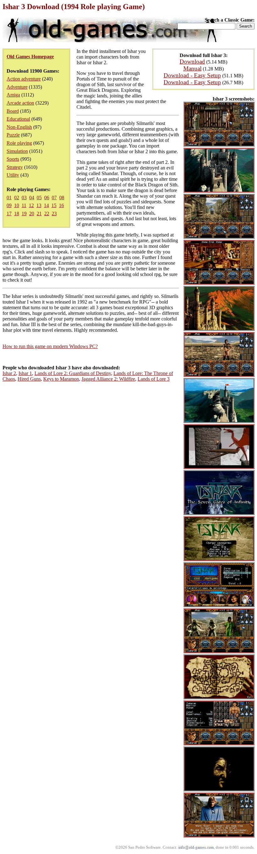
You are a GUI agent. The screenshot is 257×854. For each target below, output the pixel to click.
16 (61, 205)
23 (54, 213)
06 (46, 197)
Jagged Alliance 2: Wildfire (108, 379)
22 (46, 213)
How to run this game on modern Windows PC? (50, 346)
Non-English (19, 127)
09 (9, 205)
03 (24, 197)
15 (53, 205)
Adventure (17, 87)
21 (39, 213)
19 (24, 213)
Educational (18, 119)
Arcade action (20, 103)
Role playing (19, 143)
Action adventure (24, 78)
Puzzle (13, 135)
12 (31, 205)
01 (9, 197)
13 (38, 205)
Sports (13, 159)
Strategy (15, 167)
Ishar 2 (9, 373)
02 (16, 197)
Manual (192, 68)
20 (31, 213)
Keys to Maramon (61, 379)
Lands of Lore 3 (154, 379)
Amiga (13, 94)
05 (39, 197)
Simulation (17, 151)
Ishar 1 (25, 373)
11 (24, 205)
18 (16, 213)
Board (13, 111)
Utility (13, 175)
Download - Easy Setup (192, 75)
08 (61, 197)
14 (46, 205)
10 (16, 205)
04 (31, 197)
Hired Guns (29, 379)
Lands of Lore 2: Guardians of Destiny (72, 373)
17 (9, 213)
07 (54, 197)
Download (192, 61)
